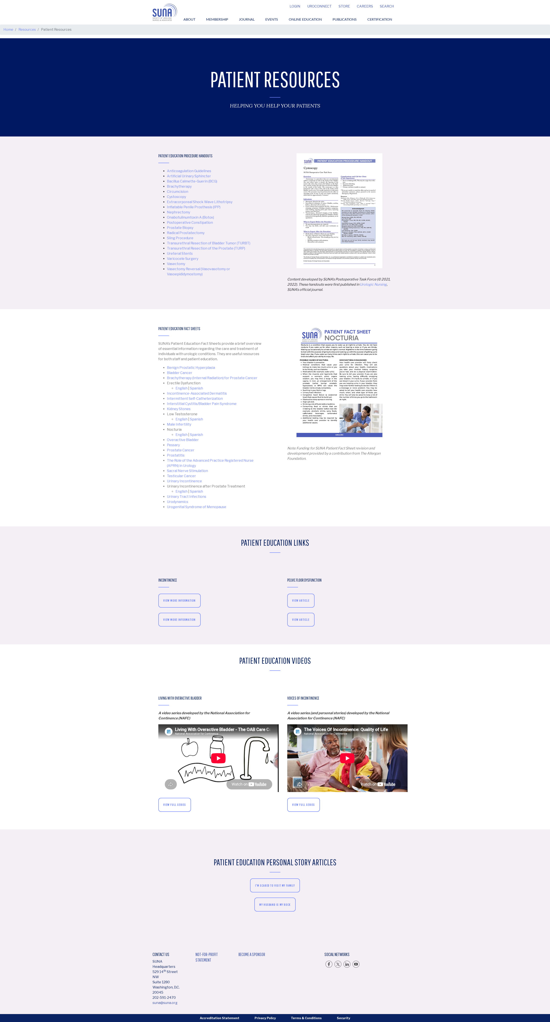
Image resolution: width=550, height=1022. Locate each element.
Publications (345, 19)
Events (271, 19)
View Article (300, 600)
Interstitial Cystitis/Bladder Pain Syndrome (202, 404)
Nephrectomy (178, 212)
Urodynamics (177, 502)
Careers (365, 6)
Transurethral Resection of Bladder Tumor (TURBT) (208, 243)
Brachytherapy (179, 186)
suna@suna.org (165, 1003)
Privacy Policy (265, 1018)
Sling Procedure (180, 238)
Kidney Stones (179, 409)
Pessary (173, 445)
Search (387, 6)
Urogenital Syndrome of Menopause (196, 507)
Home (8, 30)
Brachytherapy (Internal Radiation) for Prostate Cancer (212, 378)
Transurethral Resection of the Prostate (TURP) (206, 248)
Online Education (305, 19)
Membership (217, 19)
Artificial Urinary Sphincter (189, 176)
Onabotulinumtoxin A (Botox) (190, 217)
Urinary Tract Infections (186, 497)
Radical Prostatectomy (186, 233)
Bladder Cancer (179, 373)
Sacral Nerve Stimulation (187, 471)
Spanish (196, 388)
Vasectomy (176, 264)
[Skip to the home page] (165, 12)
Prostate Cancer (180, 450)
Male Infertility (179, 424)
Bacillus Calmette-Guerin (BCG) (192, 181)
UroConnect (319, 6)
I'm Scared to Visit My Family (275, 885)
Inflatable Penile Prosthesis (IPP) (193, 207)
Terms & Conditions (306, 1018)
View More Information (179, 600)
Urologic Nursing (373, 284)
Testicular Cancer (181, 476)
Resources (27, 30)
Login (295, 6)
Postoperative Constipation (190, 223)
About (189, 19)
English (182, 388)
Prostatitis (176, 455)
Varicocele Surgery (182, 259)
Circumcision (177, 192)
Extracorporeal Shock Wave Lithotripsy (199, 202)
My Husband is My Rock (275, 904)
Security (343, 1018)
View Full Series (174, 804)
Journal (247, 19)
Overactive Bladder (183, 440)
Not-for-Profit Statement (207, 957)
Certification (379, 19)
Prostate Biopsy (180, 228)
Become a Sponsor (251, 954)
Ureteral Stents (180, 253)
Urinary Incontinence (184, 481)
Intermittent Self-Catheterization (195, 399)
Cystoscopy (176, 197)
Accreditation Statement (219, 1018)
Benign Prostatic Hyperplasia (191, 368)
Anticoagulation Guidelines (189, 171)
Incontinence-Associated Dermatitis (197, 393)
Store (344, 6)
